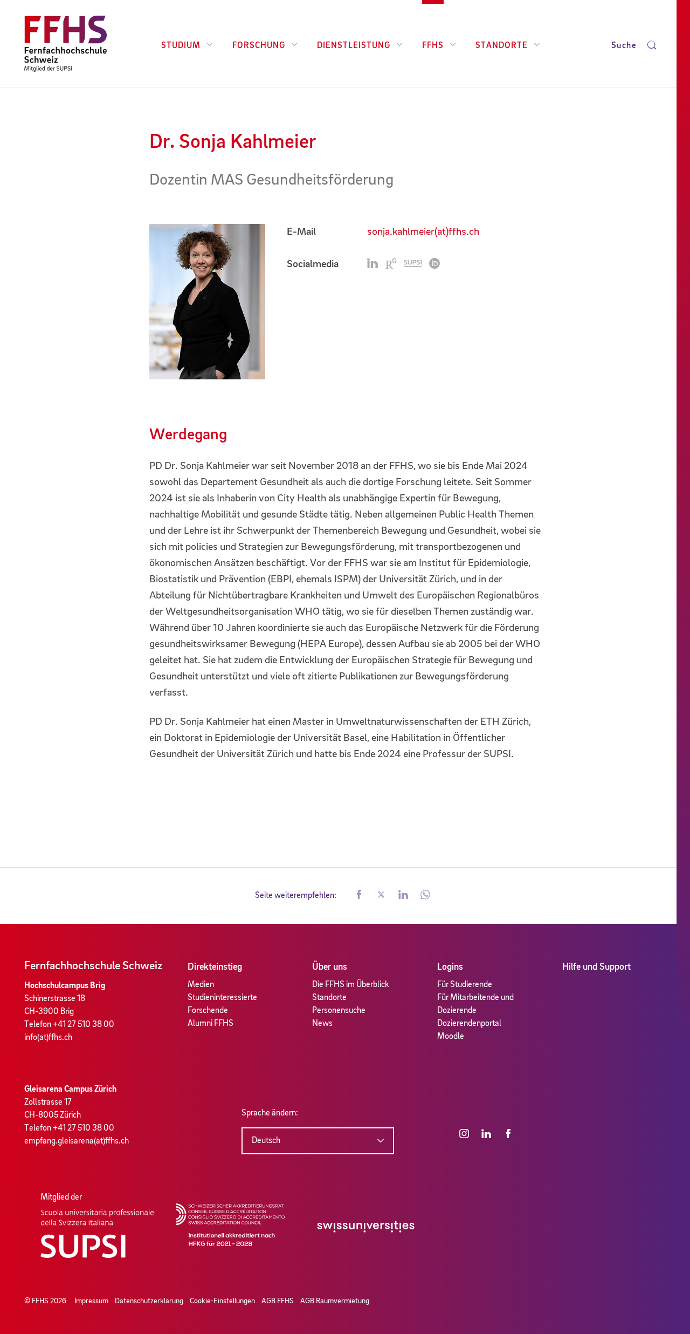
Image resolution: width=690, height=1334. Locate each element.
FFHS (433, 46)
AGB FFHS (277, 1301)
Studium (181, 46)
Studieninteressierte (222, 997)
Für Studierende (464, 985)
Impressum (91, 1301)
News (322, 1023)
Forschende (208, 1010)
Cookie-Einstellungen (222, 1301)
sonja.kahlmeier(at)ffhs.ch (423, 232)
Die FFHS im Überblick (350, 985)
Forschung (258, 46)
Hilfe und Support (596, 967)
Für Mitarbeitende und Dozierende (475, 1004)
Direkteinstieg (215, 967)
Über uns (329, 967)
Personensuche (338, 1010)
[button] (359, 895)
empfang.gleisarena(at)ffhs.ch (76, 1141)
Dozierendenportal (469, 1023)
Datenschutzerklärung (149, 1301)
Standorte (501, 46)
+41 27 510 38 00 (83, 1024)
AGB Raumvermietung (334, 1301)
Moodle (450, 1036)
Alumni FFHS (210, 1023)
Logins (450, 967)
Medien (201, 985)
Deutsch (266, 1140)
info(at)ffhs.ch (48, 1037)
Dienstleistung (353, 46)
